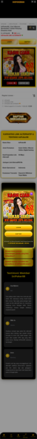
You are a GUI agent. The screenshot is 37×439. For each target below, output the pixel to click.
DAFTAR (18, 234)
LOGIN (18, 227)
